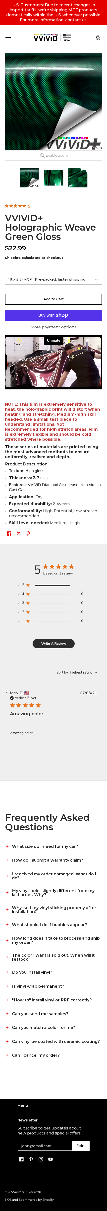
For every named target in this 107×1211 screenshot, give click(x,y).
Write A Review (53, 643)
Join (80, 1145)
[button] (98, 37)
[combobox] (76, 672)
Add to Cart (54, 299)
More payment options (53, 327)
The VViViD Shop (17, 1192)
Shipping (13, 258)
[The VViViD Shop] (52, 38)
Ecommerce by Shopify (36, 1199)
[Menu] (8, 37)
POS (8, 1199)
